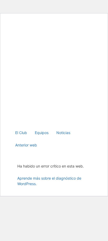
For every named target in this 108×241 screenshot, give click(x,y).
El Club (21, 132)
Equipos (41, 132)
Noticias (63, 132)
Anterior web (26, 145)
